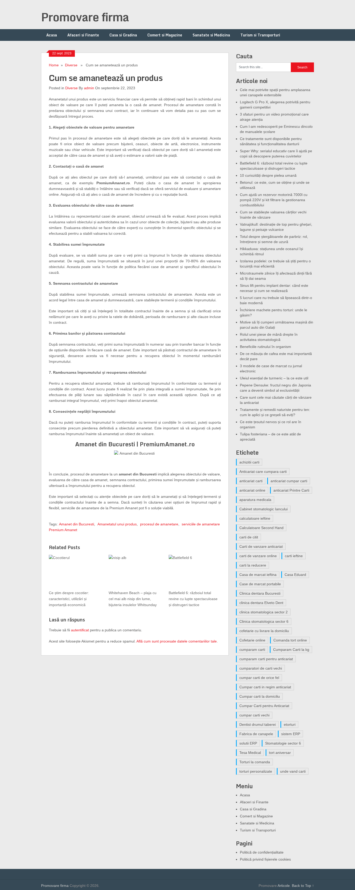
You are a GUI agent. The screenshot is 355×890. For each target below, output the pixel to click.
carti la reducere (252, 565)
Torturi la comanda (254, 762)
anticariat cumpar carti (289, 481)
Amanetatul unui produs (117, 524)
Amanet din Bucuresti (76, 524)
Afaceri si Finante (83, 35)
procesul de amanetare (159, 524)
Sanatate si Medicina (211, 35)
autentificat (80, 630)
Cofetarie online (252, 640)
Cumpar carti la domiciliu (259, 696)
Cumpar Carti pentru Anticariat (264, 706)
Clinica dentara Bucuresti (259, 593)
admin (89, 88)
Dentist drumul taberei (257, 724)
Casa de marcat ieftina (258, 575)
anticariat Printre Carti (291, 490)
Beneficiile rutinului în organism (265, 347)
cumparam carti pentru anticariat (266, 659)
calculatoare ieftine (254, 518)
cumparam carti (252, 649)
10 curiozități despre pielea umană (268, 175)
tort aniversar (280, 753)
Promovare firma (85, 17)
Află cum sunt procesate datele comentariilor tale (176, 641)
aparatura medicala (255, 500)
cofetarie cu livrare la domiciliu (264, 631)
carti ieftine (294, 556)
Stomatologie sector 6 (283, 743)
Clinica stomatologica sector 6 (263, 621)
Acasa (51, 35)
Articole (284, 885)
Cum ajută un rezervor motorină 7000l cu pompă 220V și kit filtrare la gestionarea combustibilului (273, 200)
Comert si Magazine (164, 35)
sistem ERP (290, 734)
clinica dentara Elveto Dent (261, 603)
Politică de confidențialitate (262, 852)
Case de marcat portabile (260, 584)
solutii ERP (248, 743)
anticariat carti (250, 481)
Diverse (71, 65)
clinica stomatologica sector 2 (263, 612)
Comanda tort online (290, 640)
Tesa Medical (250, 753)
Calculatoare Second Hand (261, 528)
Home (54, 65)
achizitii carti (249, 462)
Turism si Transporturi (260, 35)
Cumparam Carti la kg (291, 649)
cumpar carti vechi (254, 715)
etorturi (289, 724)
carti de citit (248, 537)
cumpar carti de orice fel (259, 678)
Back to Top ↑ (303, 885)
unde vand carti (293, 771)
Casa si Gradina (123, 35)
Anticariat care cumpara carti (263, 471)
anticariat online (252, 490)
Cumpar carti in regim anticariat (265, 687)
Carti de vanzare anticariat (261, 546)
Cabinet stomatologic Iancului (263, 509)
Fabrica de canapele (256, 734)
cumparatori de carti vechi (260, 668)
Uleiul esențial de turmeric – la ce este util (274, 378)
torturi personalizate (255, 771)
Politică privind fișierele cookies (265, 859)
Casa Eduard (295, 575)
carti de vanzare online (258, 556)
